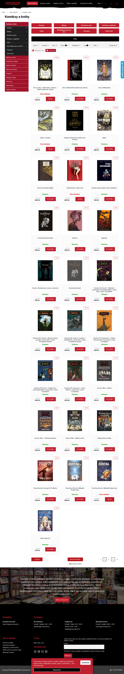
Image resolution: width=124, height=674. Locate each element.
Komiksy (9, 28)
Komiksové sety (12, 35)
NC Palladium (38, 621)
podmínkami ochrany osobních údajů (93, 651)
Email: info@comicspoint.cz (11, 624)
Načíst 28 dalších (75, 559)
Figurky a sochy (11, 57)
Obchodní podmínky (9, 645)
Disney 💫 (9, 81)
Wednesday (9, 85)
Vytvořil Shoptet (117, 670)
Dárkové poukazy (11, 69)
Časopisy (10, 50)
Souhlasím (85, 663)
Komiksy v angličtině (13, 39)
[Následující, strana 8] (113, 559)
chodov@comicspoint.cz (103, 626)
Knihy (8, 42)
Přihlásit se (68, 655)
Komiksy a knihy (11, 24)
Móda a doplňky (11, 65)
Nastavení (57, 670)
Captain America (11, 89)
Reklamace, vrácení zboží (10, 647)
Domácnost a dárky (12, 61)
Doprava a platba (8, 642)
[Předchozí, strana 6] (104, 559)
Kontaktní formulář (9, 621)
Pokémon (9, 73)
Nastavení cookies (8, 652)
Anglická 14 (68, 621)
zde (42, 665)
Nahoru (38, 559)
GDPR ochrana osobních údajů (12, 650)
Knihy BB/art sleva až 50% (15, 46)
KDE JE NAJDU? (62, 600)
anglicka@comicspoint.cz (72, 629)
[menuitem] (32, 3)
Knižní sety (10, 53)
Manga (9, 31)
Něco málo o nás (39, 643)
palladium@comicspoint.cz (42, 626)
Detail (50, 99)
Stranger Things (11, 77)
